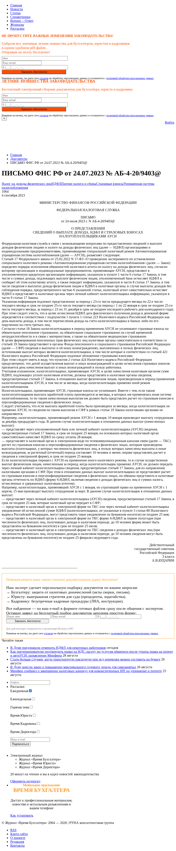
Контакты (17, 845)
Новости (16, 9)
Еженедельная (20, 699)
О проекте (17, 838)
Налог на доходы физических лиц (26, 184)
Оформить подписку (25, 781)
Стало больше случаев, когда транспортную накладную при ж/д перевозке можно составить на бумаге (85, 659)
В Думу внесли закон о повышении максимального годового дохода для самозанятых (73, 667)
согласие (44, 78)
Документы (18, 159)
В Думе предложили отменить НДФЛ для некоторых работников (58, 648)
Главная (16, 5)
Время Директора (23, 732)
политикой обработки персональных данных (130, 78)
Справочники (20, 17)
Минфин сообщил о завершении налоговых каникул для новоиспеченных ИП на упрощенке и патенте (86, 671)
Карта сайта (19, 834)
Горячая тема (19, 707)
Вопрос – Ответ (21, 21)
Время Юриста (21, 715)
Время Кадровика (23, 723)
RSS (13, 830)
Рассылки (17, 28)
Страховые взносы (109, 184)
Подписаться (20, 744)
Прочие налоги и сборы (78, 184)
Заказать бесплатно (34, 72)
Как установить (21, 815)
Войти (169, 122)
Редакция (17, 841)
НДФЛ (56, 184)
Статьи (15, 13)
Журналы (17, 24)
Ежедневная (19, 691)
